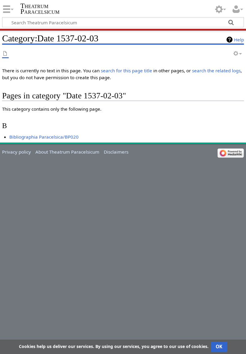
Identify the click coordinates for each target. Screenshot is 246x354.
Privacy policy (16, 152)
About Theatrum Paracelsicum (67, 152)
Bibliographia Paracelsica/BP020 (44, 137)
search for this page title (126, 71)
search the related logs (216, 71)
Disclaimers (116, 152)
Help (239, 40)
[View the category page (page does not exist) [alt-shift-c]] (5, 53)
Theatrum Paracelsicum (39, 8)
